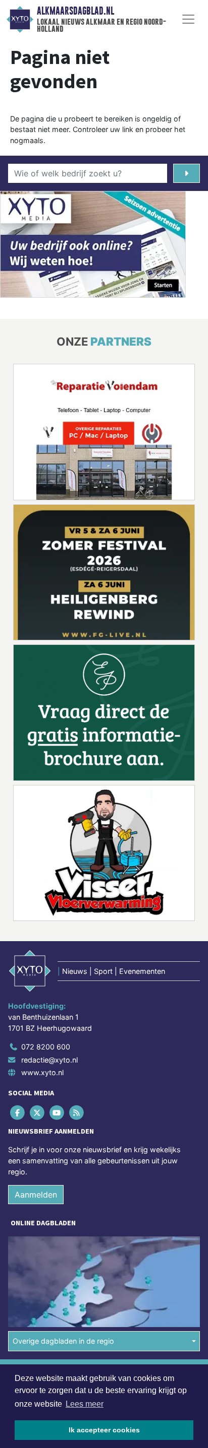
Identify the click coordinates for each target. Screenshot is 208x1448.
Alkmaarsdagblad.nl (75, 11)
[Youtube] (57, 1112)
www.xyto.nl (42, 1072)
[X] (37, 1112)
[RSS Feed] (77, 1112)
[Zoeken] (186, 173)
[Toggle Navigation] (188, 19)
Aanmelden (36, 1195)
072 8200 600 (45, 1046)
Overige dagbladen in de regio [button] (63, 1341)
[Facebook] (18, 1112)
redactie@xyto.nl (49, 1060)
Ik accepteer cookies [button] (104, 1430)
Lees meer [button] (84, 1404)
